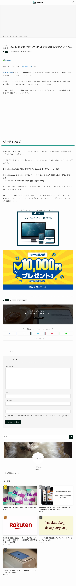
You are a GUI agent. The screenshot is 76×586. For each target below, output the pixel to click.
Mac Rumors (8, 72)
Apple (14, 300)
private (24, 300)
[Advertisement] (38, 20)
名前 (7, 393)
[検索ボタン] (73, 2)
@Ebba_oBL (27, 66)
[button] (9, 333)
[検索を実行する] (71, 437)
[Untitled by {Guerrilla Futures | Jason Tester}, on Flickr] (7, 60)
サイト (7, 408)
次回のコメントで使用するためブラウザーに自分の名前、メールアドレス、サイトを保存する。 (39, 416)
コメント (9, 366)
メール (8, 400)
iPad (6, 51)
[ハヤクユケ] (38, 2)
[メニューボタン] (2, 2)
